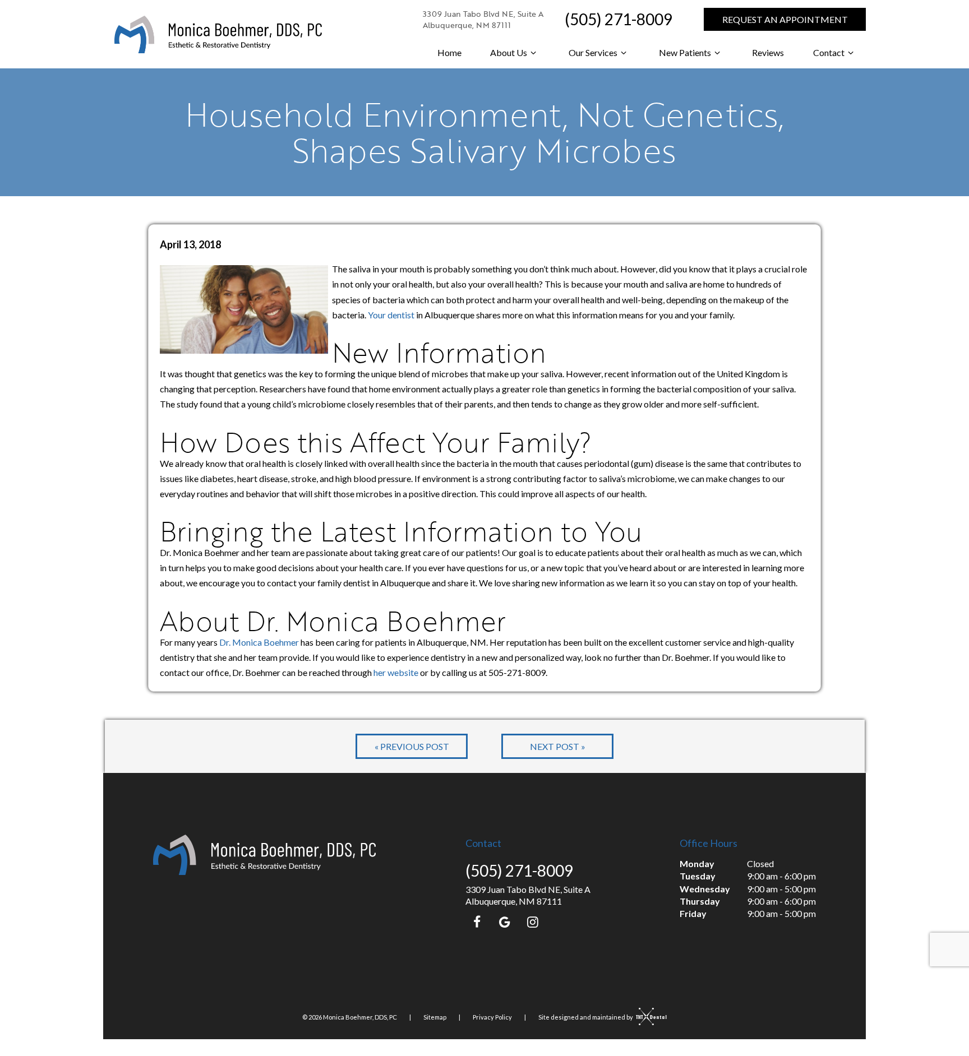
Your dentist (391, 314)
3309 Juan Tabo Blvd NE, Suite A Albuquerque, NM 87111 (483, 19)
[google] (504, 921)
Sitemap (434, 1017)
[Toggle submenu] (533, 52)
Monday (697, 863)
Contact (829, 52)
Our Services (593, 52)
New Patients (685, 52)
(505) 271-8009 (618, 19)
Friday (693, 913)
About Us (508, 52)
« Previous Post (412, 746)
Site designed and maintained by (586, 1017)
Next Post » (557, 746)
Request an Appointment (785, 19)
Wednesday (705, 888)
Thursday (700, 901)
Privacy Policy (492, 1017)
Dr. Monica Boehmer (259, 642)
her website (395, 672)
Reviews (768, 52)
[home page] (218, 34)
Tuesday (698, 875)
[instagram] (533, 921)
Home (449, 52)
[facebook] (476, 921)
